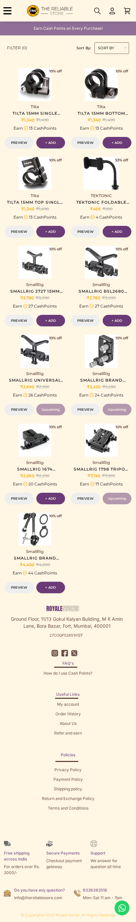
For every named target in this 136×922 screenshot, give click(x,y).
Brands (68, 827)
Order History (68, 713)
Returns (68, 742)
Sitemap (68, 817)
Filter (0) (17, 47)
